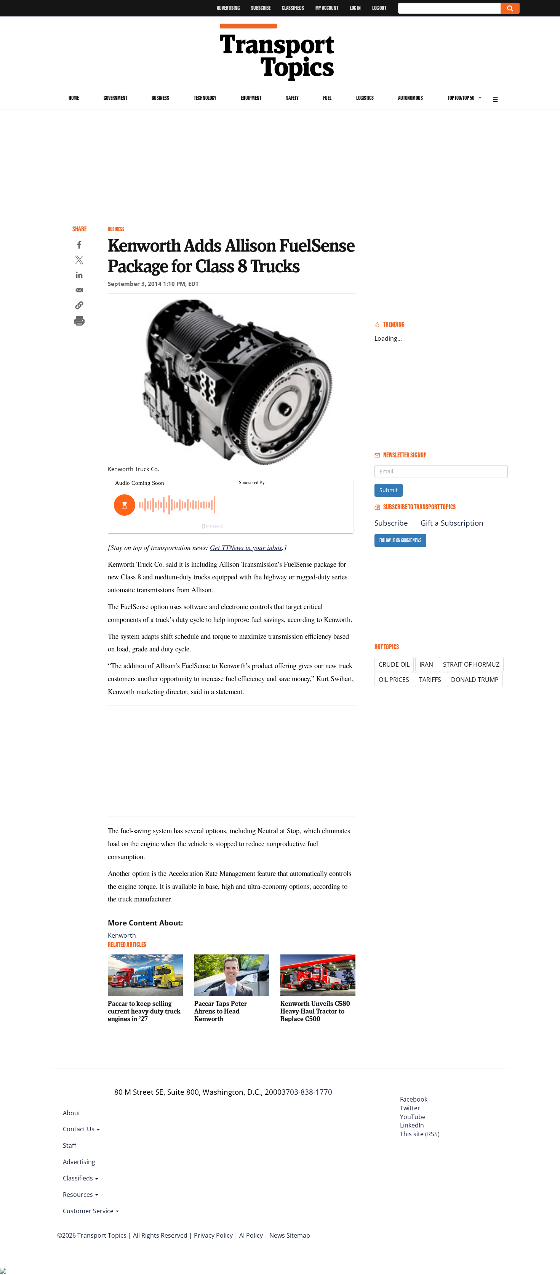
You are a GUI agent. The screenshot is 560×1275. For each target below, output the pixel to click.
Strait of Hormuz (471, 664)
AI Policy (251, 1235)
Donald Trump (475, 679)
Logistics (365, 97)
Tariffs (430, 679)
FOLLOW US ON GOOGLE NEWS (400, 540)
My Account (326, 7)
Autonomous (410, 97)
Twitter (410, 1108)
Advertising (228, 7)
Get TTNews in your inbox (246, 547)
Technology (205, 97)
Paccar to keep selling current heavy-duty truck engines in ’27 (144, 1011)
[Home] (280, 52)
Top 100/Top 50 (461, 97)
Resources (78, 1194)
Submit (388, 490)
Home (74, 97)
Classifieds (293, 7)
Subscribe (260, 7)
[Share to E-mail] (79, 291)
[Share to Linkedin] (79, 276)
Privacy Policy (213, 1235)
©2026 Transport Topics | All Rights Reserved (122, 1235)
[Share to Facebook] (79, 246)
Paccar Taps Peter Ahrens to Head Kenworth (220, 1011)
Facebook (413, 1099)
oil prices (394, 679)
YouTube (413, 1117)
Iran (426, 664)
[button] (79, 306)
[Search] (510, 8)
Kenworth (122, 935)
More (495, 98)
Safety (292, 97)
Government (115, 97)
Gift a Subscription (452, 523)
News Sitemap (289, 1235)
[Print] (79, 322)
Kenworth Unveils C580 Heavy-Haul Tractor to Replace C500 (315, 1011)
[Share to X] (79, 261)
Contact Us (79, 1129)
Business (160, 97)
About (71, 1113)
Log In (355, 7)
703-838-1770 (309, 1092)
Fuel (327, 97)
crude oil (394, 664)
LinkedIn (412, 1125)
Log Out (379, 7)
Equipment (251, 97)
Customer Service (89, 1211)
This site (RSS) (420, 1134)
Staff (69, 1145)
